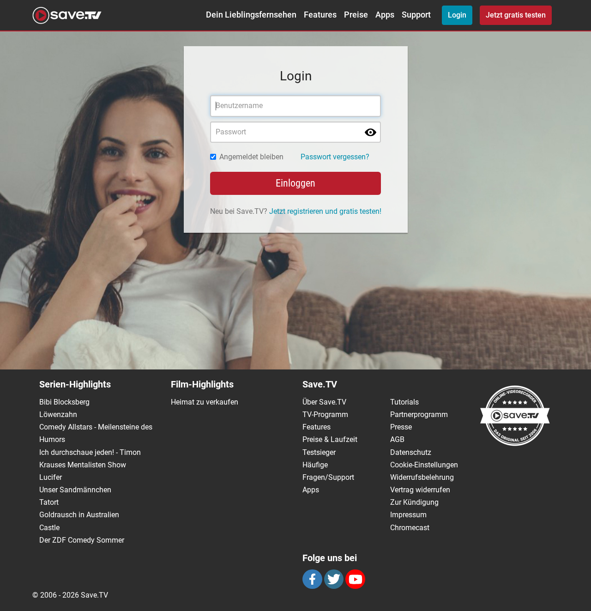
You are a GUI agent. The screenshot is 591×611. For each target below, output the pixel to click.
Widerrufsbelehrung (422, 477)
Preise (356, 14)
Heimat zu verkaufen (204, 402)
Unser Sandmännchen (75, 489)
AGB (397, 439)
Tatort (49, 502)
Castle (49, 527)
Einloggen (295, 183)
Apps (384, 14)
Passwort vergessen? (335, 156)
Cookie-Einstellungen (424, 464)
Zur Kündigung (414, 502)
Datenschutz (410, 452)
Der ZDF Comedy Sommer (81, 540)
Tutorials (404, 402)
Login (457, 15)
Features (320, 14)
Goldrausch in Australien (79, 514)
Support (416, 14)
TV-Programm (325, 414)
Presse (401, 427)
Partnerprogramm (419, 414)
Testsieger (319, 452)
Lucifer (50, 477)
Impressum (408, 514)
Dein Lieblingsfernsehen (251, 14)
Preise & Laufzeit (329, 439)
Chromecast (409, 527)
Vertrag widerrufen (420, 489)
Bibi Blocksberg (64, 402)
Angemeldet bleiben (251, 156)
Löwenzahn (58, 414)
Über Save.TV (324, 402)
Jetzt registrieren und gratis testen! (325, 211)
